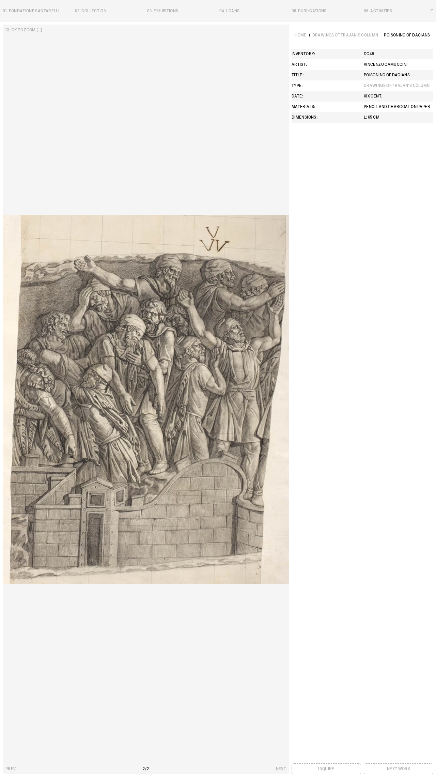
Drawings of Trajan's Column (345, 35)
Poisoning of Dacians (407, 35)
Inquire (326, 769)
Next (281, 769)
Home (300, 35)
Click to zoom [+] (23, 30)
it (431, 11)
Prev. (11, 769)
